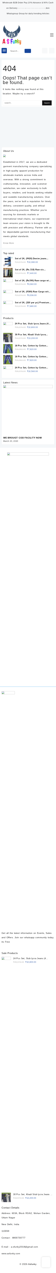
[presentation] (46, 382)
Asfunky (32, 1264)
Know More (8, 243)
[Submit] (28, 51)
